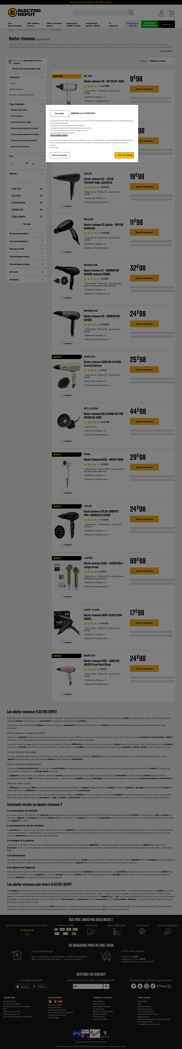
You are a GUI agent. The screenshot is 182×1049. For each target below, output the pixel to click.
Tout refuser (59, 113)
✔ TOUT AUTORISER (124, 155)
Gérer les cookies (59, 155)
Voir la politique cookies (59, 135)
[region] (92, 133)
